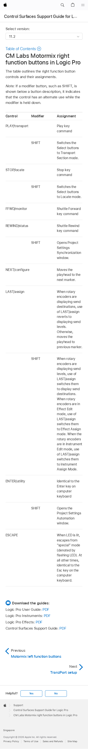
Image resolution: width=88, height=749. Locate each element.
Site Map (72, 741)
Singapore (9, 730)
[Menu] (83, 5)
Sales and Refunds (53, 741)
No (56, 693)
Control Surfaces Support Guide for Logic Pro (40, 710)
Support (18, 705)
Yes (31, 693)
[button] (62, 5)
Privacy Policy (11, 741)
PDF (46, 609)
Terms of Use (30, 741)
